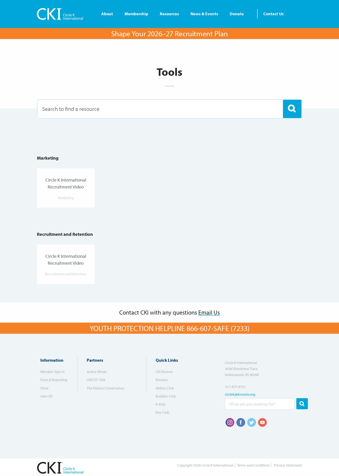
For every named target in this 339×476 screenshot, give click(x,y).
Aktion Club (165, 388)
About (107, 13)
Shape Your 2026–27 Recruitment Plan (169, 33)
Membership (136, 13)
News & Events (204, 13)
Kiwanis (162, 379)
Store (44, 388)
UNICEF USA (96, 379)
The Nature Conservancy (105, 388)
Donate (237, 13)
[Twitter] (251, 422)
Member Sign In (52, 371)
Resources (169, 13)
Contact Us (273, 13)
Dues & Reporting (53, 379)
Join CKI (46, 396)
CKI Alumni (164, 371)
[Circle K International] (61, 14)
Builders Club (166, 396)
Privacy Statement (288, 465)
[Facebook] (240, 422)
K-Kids (160, 404)
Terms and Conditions (253, 465)
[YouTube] (262, 422)
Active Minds (97, 371)
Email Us (209, 312)
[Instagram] (230, 422)
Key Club (162, 412)
